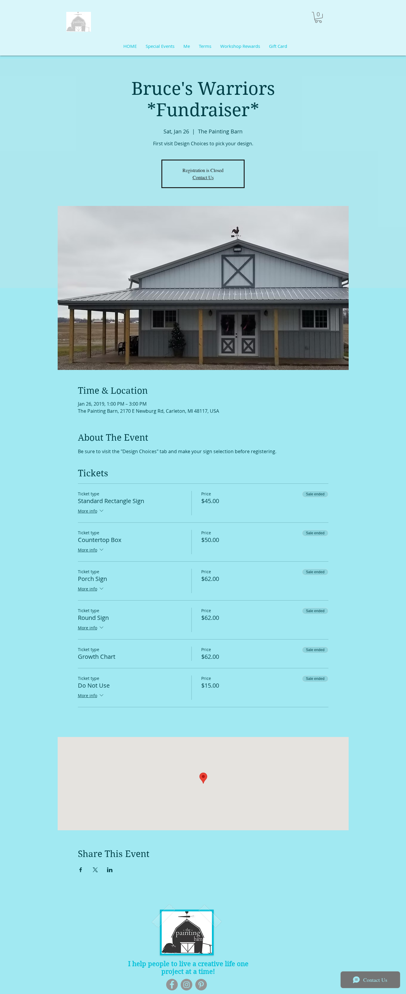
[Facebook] (172, 984)
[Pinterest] (201, 984)
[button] (318, 17)
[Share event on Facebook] (81, 869)
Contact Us (203, 177)
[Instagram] (186, 984)
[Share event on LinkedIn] (110, 869)
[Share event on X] (95, 869)
